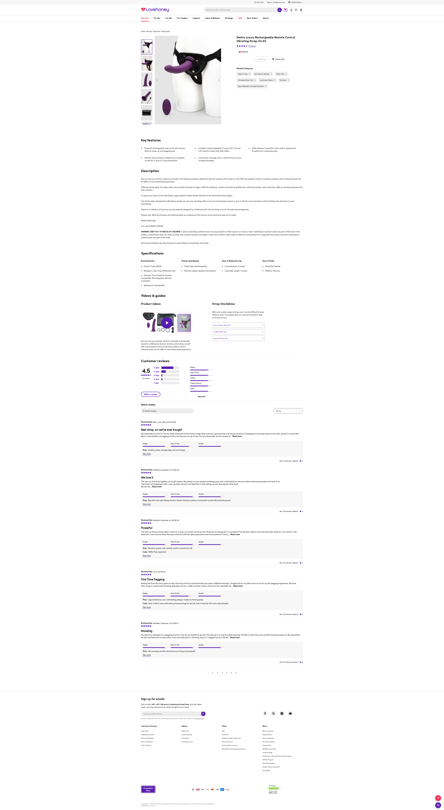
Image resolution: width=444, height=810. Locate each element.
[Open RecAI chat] (438, 798)
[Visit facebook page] (265, 713)
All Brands (225, 734)
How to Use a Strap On (222, 325)
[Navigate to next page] (236, 672)
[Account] (291, 10)
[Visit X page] (273, 713)
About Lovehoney (268, 731)
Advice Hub (185, 731)
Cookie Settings (267, 752)
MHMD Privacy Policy (269, 749)
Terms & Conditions (268, 742)
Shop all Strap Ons (220, 338)
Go (203, 713)
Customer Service (149, 726)
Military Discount (227, 742)
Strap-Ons (156, 31)
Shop (224, 726)
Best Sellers (252, 18)
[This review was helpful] (300, 461)
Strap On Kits (165, 31)
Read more (237, 436)
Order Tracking (146, 745)
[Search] (279, 10)
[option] (188, 80)
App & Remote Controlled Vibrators (251, 86)
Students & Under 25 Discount (231, 738)
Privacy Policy (266, 745)
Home (143, 31)
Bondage (229, 18)
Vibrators (283, 80)
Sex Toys (145, 18)
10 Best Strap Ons (220, 332)
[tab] (161, 750)
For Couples (182, 18)
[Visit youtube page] (290, 713)
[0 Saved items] (296, 10)
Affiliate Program (267, 760)
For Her (157, 18)
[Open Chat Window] (438, 805)
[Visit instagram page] (281, 713)
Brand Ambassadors (268, 763)
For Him (168, 18)
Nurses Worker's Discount (230, 745)
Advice (266, 18)
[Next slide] (218, 80)
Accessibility (266, 770)
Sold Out (262, 59)
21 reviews (252, 46)
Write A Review (150, 394)
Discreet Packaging (147, 738)
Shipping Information (147, 734)
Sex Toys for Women (261, 74)
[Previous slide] (157, 80)
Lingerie (196, 18)
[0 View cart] (301, 10)
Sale (240, 18)
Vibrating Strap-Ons (245, 80)
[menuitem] (146, 18)
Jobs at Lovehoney (268, 738)
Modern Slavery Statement (271, 767)
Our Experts (185, 738)
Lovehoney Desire (266, 80)
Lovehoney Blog (187, 734)
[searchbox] (169, 410)
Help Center (145, 731)
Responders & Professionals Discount (233, 749)
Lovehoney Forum (187, 742)
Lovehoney (222, 24)
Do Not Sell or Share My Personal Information (276, 756)
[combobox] (243, 10)
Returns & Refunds (147, 742)
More (264, 726)
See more (201, 396)
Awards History (267, 734)
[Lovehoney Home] (155, 9)
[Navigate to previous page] (208, 672)
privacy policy (199, 718)
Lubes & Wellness (212, 18)
